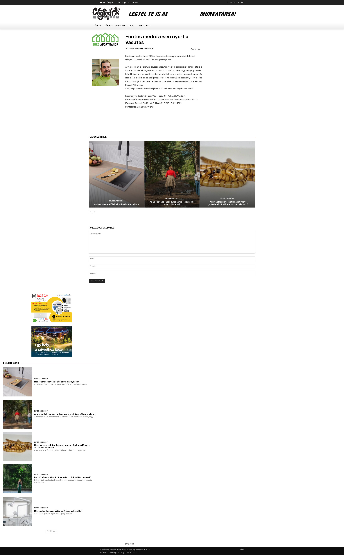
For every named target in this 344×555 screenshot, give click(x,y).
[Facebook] (227, 2)
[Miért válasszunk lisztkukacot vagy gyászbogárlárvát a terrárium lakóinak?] (227, 174)
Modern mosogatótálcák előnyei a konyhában (116, 204)
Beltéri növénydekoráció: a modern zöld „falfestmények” (62, 477)
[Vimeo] (238, 2)
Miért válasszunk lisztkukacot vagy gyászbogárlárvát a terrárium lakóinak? (228, 203)
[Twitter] (234, 2)
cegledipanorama (145, 48)
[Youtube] (242, 2)
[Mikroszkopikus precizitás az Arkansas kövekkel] (17, 511)
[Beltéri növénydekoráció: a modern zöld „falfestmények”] (17, 478)
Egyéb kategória (116, 201)
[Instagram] (231, 2)
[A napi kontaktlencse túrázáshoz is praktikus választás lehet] (172, 174)
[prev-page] (90, 212)
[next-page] (94, 212)
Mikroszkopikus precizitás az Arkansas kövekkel (58, 511)
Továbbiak (51, 531)
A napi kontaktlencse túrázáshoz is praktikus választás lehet (172, 203)
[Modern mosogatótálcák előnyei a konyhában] (116, 174)
